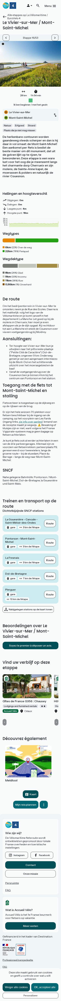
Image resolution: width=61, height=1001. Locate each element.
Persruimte (12, 883)
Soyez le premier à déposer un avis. (30, 645)
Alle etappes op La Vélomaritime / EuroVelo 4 (27, 16)
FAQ (8, 890)
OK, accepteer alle (44, 987)
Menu (48, 5)
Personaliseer (30, 995)
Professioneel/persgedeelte (18, 960)
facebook (44, 855)
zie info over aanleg (30, 421)
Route (50, 523)
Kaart (33, 794)
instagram (19, 855)
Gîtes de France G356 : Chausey (24, 701)
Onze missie (30, 873)
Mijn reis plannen (25, 804)
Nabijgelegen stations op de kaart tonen (30, 609)
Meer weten (30, 926)
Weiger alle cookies (16, 987)
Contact (31, 865)
